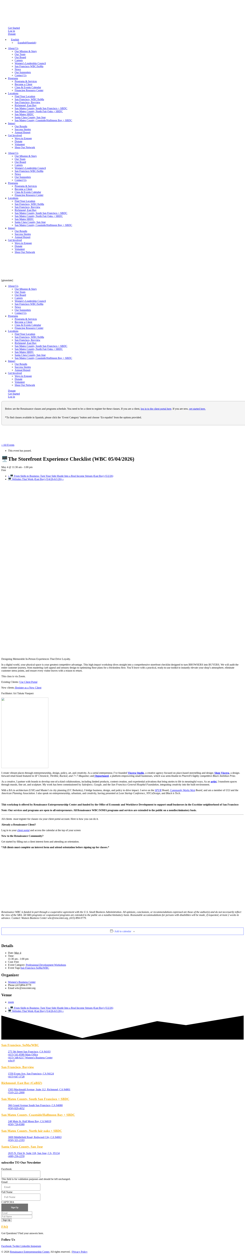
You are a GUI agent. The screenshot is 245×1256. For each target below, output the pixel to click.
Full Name (6, 1192)
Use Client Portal (28, 682)
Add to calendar (122, 931)
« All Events (7, 445)
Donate (18, 141)
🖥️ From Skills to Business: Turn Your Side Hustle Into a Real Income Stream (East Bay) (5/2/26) (60, 476)
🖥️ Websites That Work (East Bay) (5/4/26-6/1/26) (36, 479)
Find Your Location (25, 96)
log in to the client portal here (156, 408)
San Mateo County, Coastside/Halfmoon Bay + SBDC (43, 120)
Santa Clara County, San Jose (30, 117)
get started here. (197, 408)
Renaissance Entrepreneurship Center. (30, 1251)
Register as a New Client (27, 687)
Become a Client (23, 84)
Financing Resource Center (29, 90)
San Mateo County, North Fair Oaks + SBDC (39, 111)
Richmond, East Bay (25, 105)
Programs (13, 78)
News (18, 69)
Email (4, 1182)
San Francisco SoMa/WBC (34, 967)
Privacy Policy (80, 1251)
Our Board (20, 57)
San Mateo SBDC (24, 114)
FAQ (4, 1226)
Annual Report (22, 132)
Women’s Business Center (22, 982)
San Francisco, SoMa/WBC (20, 1045)
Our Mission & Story (26, 51)
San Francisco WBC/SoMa (29, 66)
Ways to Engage (23, 138)
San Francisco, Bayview (27, 102)
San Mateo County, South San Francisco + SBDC (41, 108)
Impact (11, 123)
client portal (23, 830)
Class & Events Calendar (28, 87)
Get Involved (15, 135)
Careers (19, 60)
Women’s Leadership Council (30, 63)
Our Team (20, 54)
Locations (13, 93)
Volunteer (20, 144)
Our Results (21, 126)
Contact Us (20, 75)
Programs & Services (26, 81)
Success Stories (23, 129)
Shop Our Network (25, 147)
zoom (11, 1002)
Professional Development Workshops (46, 964)
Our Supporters (23, 72)
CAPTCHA (7, 1202)
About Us (13, 48)
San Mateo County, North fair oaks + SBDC (31, 1131)
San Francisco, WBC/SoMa (29, 99)
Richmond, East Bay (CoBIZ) (21, 1083)
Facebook (6, 1169)
